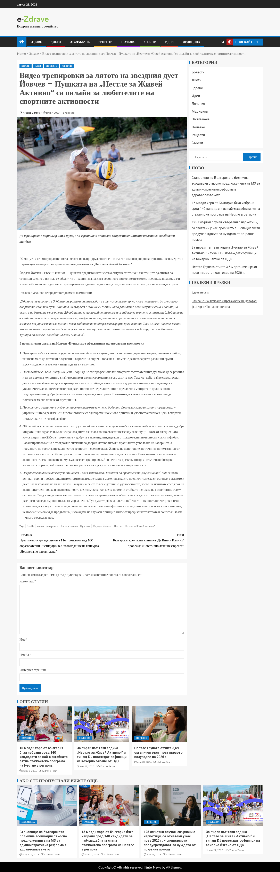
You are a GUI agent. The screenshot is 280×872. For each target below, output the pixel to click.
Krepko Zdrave (31, 112)
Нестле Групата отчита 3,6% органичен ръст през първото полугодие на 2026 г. (158, 752)
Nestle (30, 526)
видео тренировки (47, 526)
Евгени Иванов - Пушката (75, 526)
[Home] (21, 42)
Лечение (198, 104)
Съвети (150, 42)
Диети (56, 42)
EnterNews (153, 867)
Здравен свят (200, 292)
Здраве (36, 42)
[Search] (222, 42)
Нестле (118, 526)
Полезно (128, 42)
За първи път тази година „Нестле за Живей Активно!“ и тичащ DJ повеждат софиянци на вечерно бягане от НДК (225, 253)
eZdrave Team (49, 770)
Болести (198, 72)
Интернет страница (33, 670)
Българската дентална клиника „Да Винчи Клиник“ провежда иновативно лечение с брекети (148, 540)
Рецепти (105, 42)
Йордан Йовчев (102, 526)
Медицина (191, 42)
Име (23, 639)
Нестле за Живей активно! (140, 526)
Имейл (25, 654)
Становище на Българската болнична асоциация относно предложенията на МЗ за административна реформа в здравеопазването (43, 840)
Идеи (169, 42)
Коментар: (27, 581)
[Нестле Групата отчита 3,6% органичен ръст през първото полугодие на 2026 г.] (159, 724)
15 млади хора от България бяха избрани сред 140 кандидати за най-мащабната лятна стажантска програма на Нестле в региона (43, 756)
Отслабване (80, 42)
